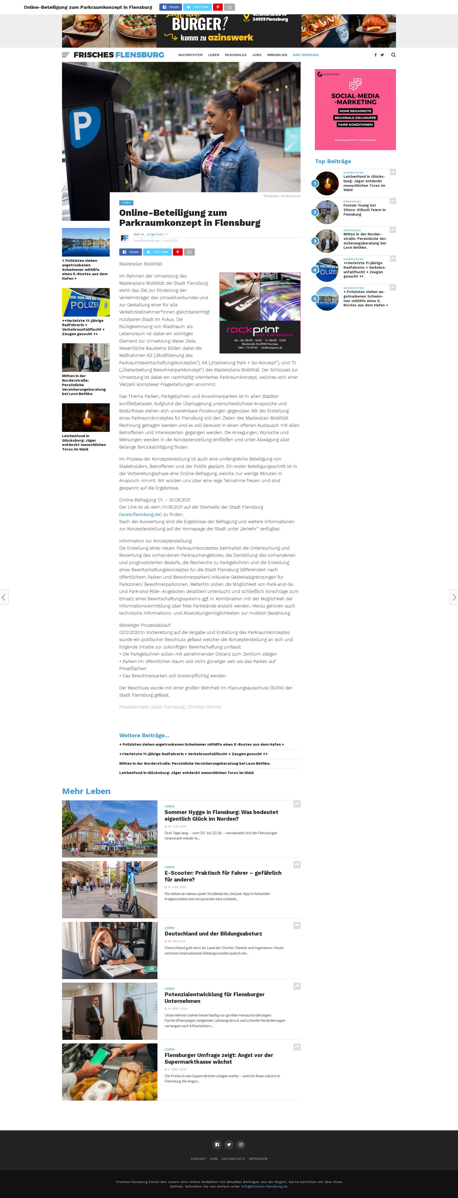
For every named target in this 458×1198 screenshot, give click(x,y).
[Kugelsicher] (355, 149)
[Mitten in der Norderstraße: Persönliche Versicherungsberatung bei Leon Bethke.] (86, 370)
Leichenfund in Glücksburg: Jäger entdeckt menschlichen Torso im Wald (84, 442)
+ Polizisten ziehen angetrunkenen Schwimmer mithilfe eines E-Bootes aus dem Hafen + (85, 269)
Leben (213, 55)
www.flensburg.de (140, 514)
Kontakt (198, 1159)
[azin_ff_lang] (229, 46)
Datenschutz (233, 1159)
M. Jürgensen (152, 234)
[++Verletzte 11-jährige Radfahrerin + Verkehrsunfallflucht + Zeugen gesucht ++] (86, 315)
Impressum (258, 1159)
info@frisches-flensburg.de (264, 1186)
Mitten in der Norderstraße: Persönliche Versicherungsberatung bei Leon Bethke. (84, 385)
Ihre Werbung (306, 55)
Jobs (256, 55)
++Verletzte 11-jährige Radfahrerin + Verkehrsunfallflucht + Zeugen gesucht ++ (83, 327)
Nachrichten (190, 55)
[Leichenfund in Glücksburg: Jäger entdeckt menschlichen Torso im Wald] (86, 430)
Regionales (236, 55)
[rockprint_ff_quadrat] (260, 351)
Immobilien (277, 55)
